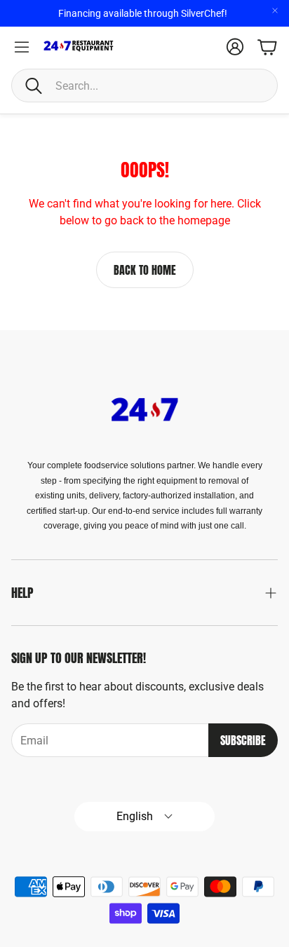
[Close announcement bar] (274, 10)
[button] (144, 85)
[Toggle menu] (21, 46)
